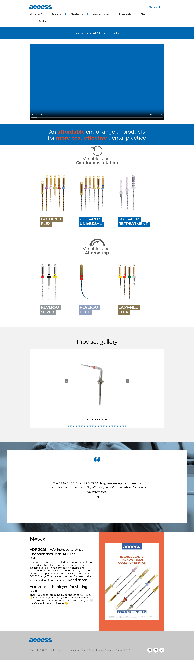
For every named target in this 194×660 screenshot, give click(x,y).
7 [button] (78, 426)
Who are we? (36, 14)
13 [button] (87, 426)
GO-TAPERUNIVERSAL (91, 221)
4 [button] (73, 426)
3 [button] (71, 426)
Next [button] (127, 381)
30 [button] (114, 426)
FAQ (143, 14)
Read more (77, 580)
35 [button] (122, 426)
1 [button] (68, 426)
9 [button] (81, 426)
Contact (153, 7)
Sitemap (109, 650)
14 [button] (89, 426)
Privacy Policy (95, 650)
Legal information (77, 650)
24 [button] (104, 426)
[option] (97, 386)
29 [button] (112, 426)
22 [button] (101, 426)
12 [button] (86, 426)
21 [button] (100, 426)
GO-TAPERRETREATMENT (133, 221)
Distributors (44, 21)
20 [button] (98, 426)
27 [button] (109, 426)
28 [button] (111, 426)
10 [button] (82, 426)
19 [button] (97, 426)
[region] (131, 581)
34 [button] (120, 426)
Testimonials (125, 14)
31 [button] (115, 426)
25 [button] (106, 426)
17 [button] (93, 426)
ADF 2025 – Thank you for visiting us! (61, 587)
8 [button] (79, 426)
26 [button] (108, 426)
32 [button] (117, 426)
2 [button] (70, 426)
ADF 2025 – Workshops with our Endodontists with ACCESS (57, 551)
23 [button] (103, 426)
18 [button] (95, 426)
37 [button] (125, 426)
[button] (108, 581)
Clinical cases (76, 14)
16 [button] (92, 426)
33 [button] (119, 426)
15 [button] (90, 426)
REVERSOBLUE (89, 309)
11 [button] (84, 426)
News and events (101, 14)
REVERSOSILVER (50, 309)
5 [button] (75, 426)
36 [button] (123, 426)
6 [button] (76, 426)
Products (56, 14)
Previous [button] (66, 381)
